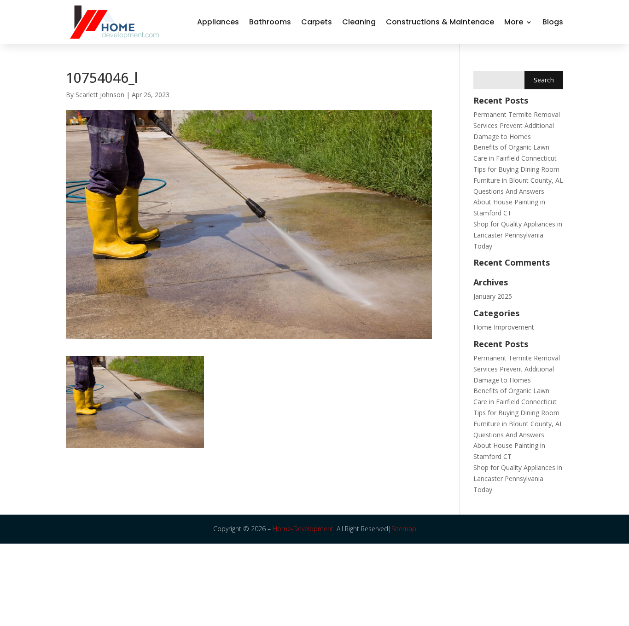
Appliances (218, 22)
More (513, 22)
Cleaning (359, 22)
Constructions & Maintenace (440, 22)
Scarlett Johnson (100, 94)
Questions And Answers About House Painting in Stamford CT (509, 202)
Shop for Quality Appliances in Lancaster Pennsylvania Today (517, 235)
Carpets (316, 22)
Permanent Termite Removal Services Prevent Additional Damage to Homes (516, 125)
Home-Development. (304, 528)
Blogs (552, 22)
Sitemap (403, 528)
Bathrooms (270, 22)
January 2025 (492, 296)
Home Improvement (503, 327)
